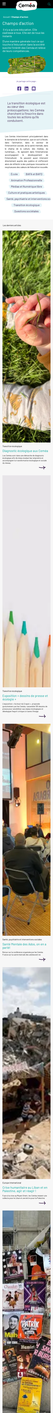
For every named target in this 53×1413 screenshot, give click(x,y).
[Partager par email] (34, 89)
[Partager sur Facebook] (19, 89)
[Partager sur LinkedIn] (26, 89)
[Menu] (4, 4)
